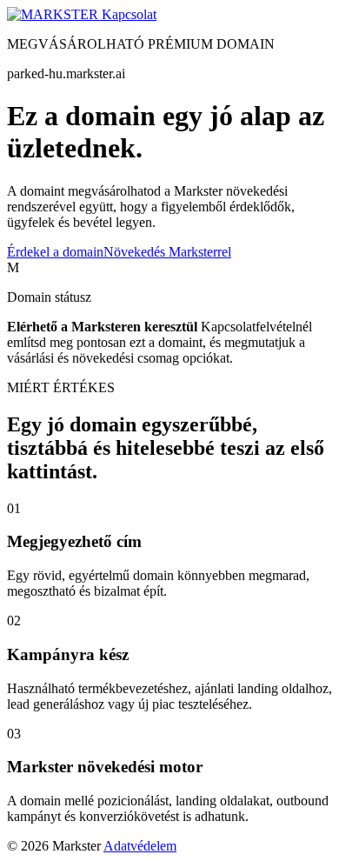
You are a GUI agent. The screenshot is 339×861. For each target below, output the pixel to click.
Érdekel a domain (55, 251)
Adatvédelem (139, 845)
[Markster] (54, 14)
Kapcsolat (129, 14)
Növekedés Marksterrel (167, 251)
